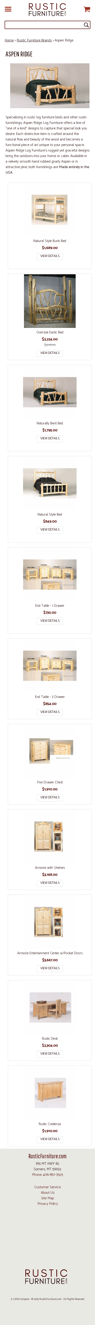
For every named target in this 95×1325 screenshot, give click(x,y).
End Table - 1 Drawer (49, 606)
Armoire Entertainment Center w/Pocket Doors (50, 953)
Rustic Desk (50, 1038)
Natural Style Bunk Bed (49, 241)
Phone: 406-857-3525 (47, 1175)
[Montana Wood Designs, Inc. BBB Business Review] (47, 1258)
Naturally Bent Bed (50, 423)
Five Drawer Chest (50, 782)
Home (9, 40)
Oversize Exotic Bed (49, 332)
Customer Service (47, 1187)
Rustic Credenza (50, 1124)
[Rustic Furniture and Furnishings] (47, 9)
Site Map (47, 1198)
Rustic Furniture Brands (34, 40)
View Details (49, 256)
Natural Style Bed (50, 514)
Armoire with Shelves (50, 868)
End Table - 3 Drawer (50, 697)
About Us (47, 1193)
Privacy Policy (47, 1204)
